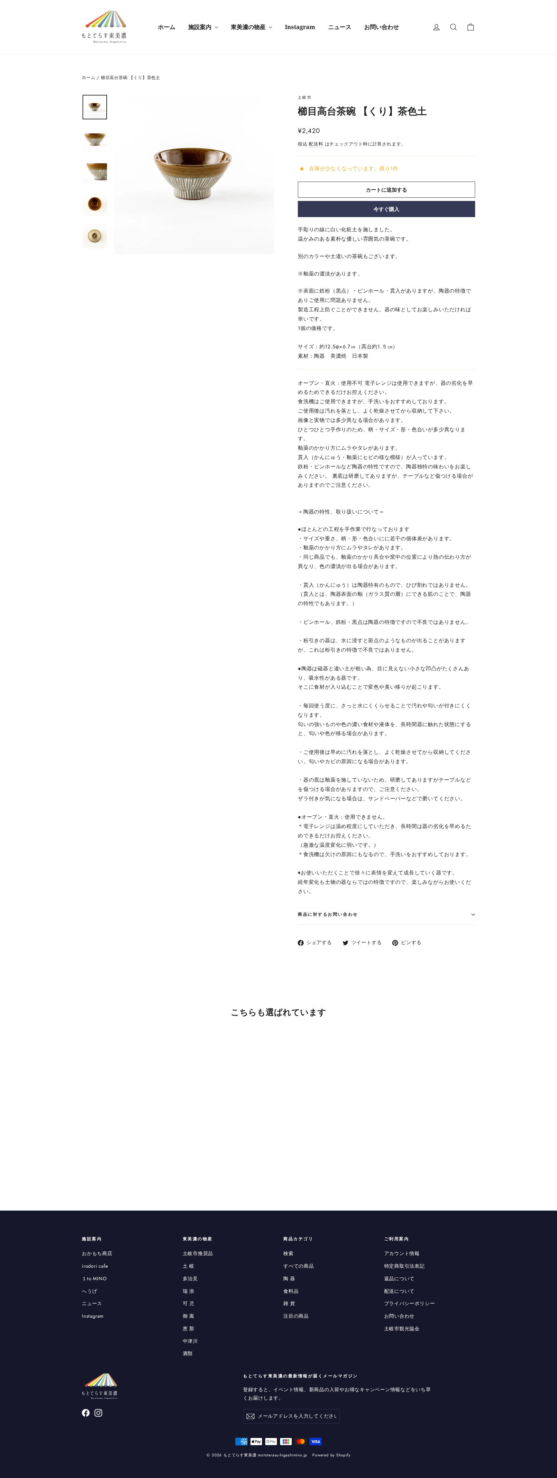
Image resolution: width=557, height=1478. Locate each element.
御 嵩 (188, 1316)
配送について (399, 1291)
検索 (288, 1253)
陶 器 (289, 1278)
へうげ (89, 1291)
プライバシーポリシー (409, 1303)
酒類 (188, 1353)
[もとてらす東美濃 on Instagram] (98, 1412)
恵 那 (188, 1328)
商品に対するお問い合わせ (328, 914)
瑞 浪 (188, 1291)
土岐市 (305, 97)
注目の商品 (296, 1316)
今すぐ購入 (386, 209)
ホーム (166, 27)
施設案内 (200, 27)
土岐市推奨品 (198, 1253)
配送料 (316, 144)
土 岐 (188, 1266)
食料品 (290, 1291)
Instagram (300, 27)
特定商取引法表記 (404, 1266)
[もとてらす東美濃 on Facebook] (86, 1412)
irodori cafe (95, 1266)
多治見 (190, 1278)
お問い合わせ (381, 27)
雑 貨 (289, 1303)
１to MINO (94, 1278)
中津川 (190, 1341)
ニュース (339, 27)
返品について (399, 1278)
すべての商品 (298, 1266)
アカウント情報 (402, 1253)
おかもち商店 (97, 1253)
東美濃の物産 (249, 27)
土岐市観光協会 (402, 1328)
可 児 (188, 1303)
